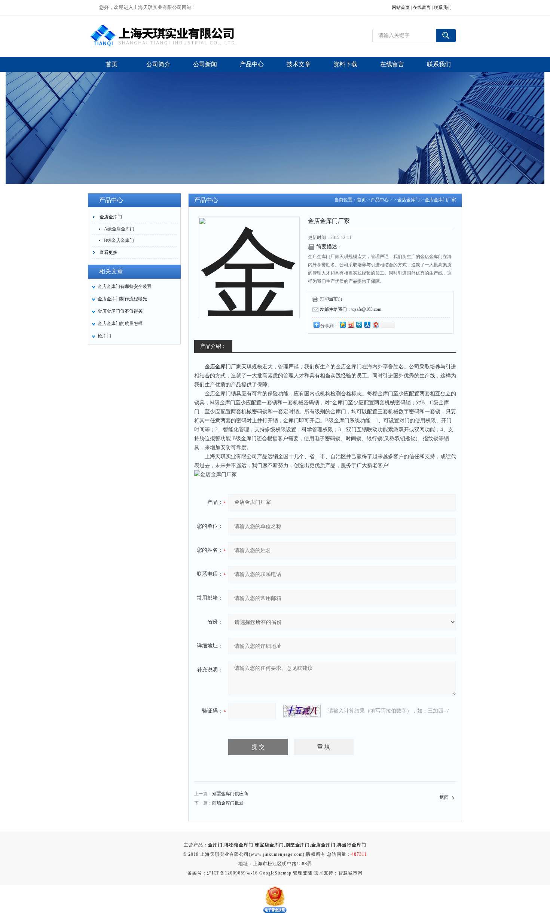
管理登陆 (302, 873)
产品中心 (380, 199)
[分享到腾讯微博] (359, 324)
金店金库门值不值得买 (120, 311)
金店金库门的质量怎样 (120, 323)
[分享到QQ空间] (342, 324)
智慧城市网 (350, 873)
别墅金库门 (297, 845)
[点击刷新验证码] (302, 711)
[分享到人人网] (367, 324)
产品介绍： (213, 346)
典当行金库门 (351, 845)
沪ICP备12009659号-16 (232, 873)
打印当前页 (331, 298)
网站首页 (401, 7)
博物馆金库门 (238, 845)
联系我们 (443, 7)
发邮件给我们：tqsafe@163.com (350, 309)
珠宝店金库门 (269, 845)
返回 (444, 797)
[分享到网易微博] (375, 324)
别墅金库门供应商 (230, 793)
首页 (361, 199)
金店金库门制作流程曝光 (122, 298)
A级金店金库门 (119, 229)
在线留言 (422, 7)
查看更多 (108, 252)
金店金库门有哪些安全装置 (125, 286)
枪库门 (104, 335)
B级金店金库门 (119, 240)
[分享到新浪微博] (350, 324)
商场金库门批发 (228, 803)
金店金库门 (111, 217)
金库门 (215, 845)
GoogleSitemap (275, 873)
